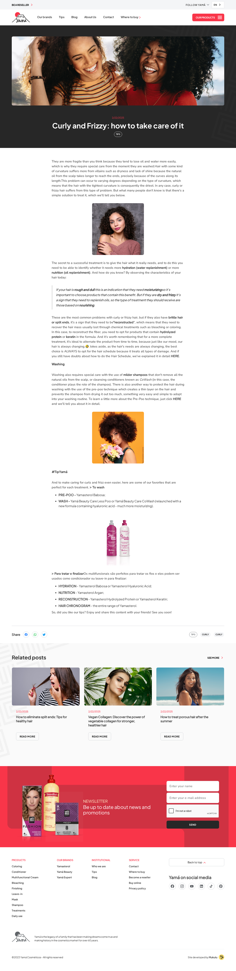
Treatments (18, 910)
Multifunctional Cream (25, 877)
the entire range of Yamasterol (114, 606)
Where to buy (137, 871)
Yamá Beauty (64, 871)
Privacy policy (137, 888)
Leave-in (17, 893)
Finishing (17, 888)
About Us (90, 17)
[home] (21, 17)
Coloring (17, 866)
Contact (108, 17)
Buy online (135, 882)
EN (215, 4)
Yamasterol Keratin (153, 599)
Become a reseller (139, 877)
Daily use (17, 915)
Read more (27, 736)
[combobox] (218, 4)
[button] (197, 5)
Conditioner (19, 871)
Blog (74, 17)
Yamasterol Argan (90, 593)
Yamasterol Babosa (90, 495)
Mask (15, 899)
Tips (61, 17)
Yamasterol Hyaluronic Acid (131, 586)
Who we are (99, 866)
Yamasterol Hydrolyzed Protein (112, 599)
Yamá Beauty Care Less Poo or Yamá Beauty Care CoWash (112, 501)
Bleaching (18, 882)
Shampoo (17, 904)
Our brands (44, 17)
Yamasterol (63, 866)
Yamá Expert (64, 877)
